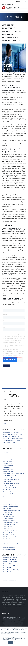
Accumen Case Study (8, 451)
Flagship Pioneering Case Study (11, 483)
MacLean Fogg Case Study (9, 504)
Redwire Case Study (8, 518)
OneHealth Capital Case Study (10, 506)
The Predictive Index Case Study (11, 530)
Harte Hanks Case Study (9, 489)
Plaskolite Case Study (8, 512)
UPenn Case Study (7, 532)
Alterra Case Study (7, 457)
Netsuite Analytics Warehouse (10, 557)
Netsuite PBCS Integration (9, 580)
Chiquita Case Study (8, 471)
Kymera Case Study (8, 496)
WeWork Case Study (8, 545)
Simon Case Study (7, 526)
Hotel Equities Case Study (9, 491)
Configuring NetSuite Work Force (11, 436)
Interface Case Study (8, 493)
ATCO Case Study (7, 459)
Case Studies (7, 448)
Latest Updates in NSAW (9, 442)
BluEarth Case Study (8, 467)
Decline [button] (17, 643)
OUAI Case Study (7, 508)
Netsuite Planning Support (9, 578)
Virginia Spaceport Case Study (10, 543)
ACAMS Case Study (8, 453)
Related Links (8, 555)
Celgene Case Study (8, 469)
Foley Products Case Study (9, 487)
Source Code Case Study (9, 524)
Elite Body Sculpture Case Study (11, 479)
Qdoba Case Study (7, 514)
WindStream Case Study (9, 547)
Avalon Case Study (7, 461)
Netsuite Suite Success (8, 571)
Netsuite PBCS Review (8, 574)
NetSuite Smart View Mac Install (11, 432)
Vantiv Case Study (7, 539)
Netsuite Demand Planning (9, 559)
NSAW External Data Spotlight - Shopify (12, 434)
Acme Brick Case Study (8, 455)
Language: (18, 1)
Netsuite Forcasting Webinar (10, 561)
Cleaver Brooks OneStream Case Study (12, 475)
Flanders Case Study (8, 485)
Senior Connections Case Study (10, 522)
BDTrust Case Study (8, 465)
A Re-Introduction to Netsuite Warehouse (13, 438)
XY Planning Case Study (9, 549)
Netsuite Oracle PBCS (8, 576)
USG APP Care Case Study (9, 537)
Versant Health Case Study (9, 541)
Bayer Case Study (7, 463)
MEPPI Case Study (7, 502)
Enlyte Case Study (7, 481)
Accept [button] (10, 643)
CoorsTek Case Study (8, 477)
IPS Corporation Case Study (10, 500)
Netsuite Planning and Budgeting (11, 565)
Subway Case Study (8, 528)
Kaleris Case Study (7, 498)
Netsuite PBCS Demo (8, 567)
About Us (5, 592)
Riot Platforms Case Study (9, 520)
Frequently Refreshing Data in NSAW (12, 440)
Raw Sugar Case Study (8, 516)
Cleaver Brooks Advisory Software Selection (13, 473)
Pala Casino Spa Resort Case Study (12, 510)
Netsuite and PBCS (7, 563)
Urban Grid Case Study (8, 534)
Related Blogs (8, 429)
